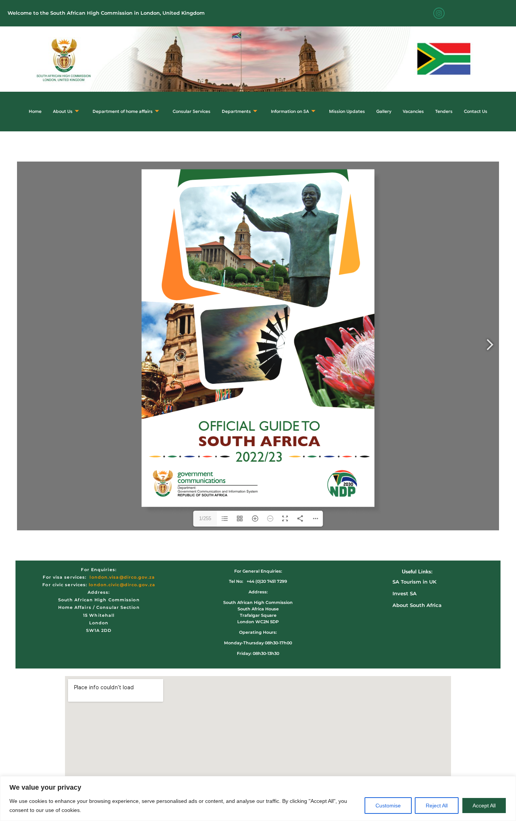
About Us (63, 111)
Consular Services (191, 111)
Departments (236, 111)
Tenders (444, 111)
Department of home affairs (123, 111)
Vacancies (413, 111)
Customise (388, 806)
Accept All (484, 806)
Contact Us (475, 111)
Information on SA (290, 111)
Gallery (383, 111)
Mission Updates (347, 111)
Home (35, 111)
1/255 (205, 518)
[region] (258, 798)
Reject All (437, 806)
